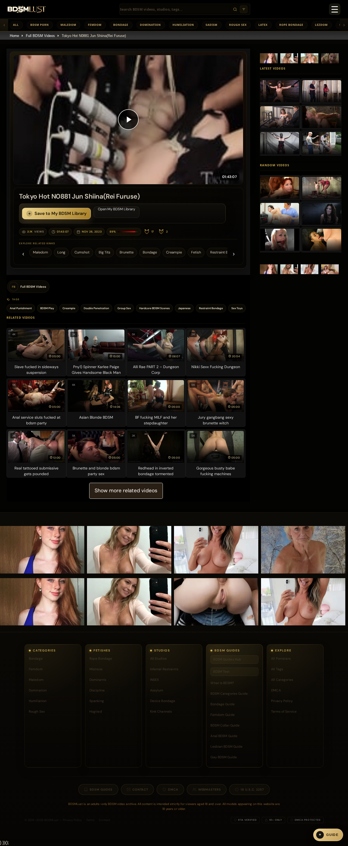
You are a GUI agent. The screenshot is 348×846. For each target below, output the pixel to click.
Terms (90, 820)
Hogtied (95, 711)
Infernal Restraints (164, 669)
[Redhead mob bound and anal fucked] (279, 188)
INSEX (154, 680)
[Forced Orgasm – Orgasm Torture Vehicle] (321, 143)
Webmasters (209, 789)
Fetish (196, 252)
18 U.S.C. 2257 (252, 789)
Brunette (126, 252)
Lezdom (321, 25)
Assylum (156, 690)
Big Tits (104, 252)
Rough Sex (238, 25)
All (16, 25)
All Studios (158, 658)
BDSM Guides (101, 789)
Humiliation (183, 25)
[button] (128, 119)
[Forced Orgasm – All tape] (279, 117)
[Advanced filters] (243, 9)
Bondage (120, 25)
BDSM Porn (39, 25)
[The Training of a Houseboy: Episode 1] (321, 188)
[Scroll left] (4, 25)
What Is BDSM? (222, 683)
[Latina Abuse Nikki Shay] (321, 239)
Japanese (184, 308)
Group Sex (124, 308)
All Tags (277, 669)
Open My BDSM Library (116, 209)
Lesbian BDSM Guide (226, 746)
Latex (263, 25)
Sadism (211, 25)
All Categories (282, 680)
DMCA (276, 690)
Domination (150, 25)
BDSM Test (221, 671)
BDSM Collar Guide (225, 725)
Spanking (96, 701)
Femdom (94, 25)
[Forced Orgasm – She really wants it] (321, 91)
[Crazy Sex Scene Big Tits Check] (279, 214)
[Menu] (334, 9)
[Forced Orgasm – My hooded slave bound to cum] (279, 143)
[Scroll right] (344, 25)
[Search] (235, 9)
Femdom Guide (222, 715)
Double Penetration (96, 308)
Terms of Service (284, 711)
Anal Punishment (21, 308)
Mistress (95, 669)
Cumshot (81, 252)
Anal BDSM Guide (223, 736)
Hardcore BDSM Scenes (154, 308)
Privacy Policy (282, 701)
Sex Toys (237, 308)
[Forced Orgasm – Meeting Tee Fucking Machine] (279, 91)
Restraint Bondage (225, 252)
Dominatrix (97, 680)
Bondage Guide (222, 704)
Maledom (68, 25)
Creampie (174, 252)
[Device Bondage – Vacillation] (321, 214)
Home (14, 36)
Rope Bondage (291, 25)
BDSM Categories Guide (229, 693)
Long (61, 252)
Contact (140, 789)
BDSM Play (47, 308)
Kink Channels (161, 711)
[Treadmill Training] (279, 239)
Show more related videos (126, 490)
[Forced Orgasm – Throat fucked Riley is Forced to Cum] (321, 117)
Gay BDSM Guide (223, 757)
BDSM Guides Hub (227, 659)
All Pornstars (281, 658)
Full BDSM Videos (40, 36)
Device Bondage (162, 701)
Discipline (97, 690)
